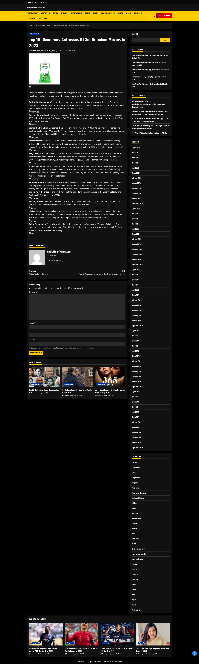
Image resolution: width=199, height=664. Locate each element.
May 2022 (135, 407)
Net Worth (135, 569)
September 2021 (137, 447)
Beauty (95, 13)
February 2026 (136, 178)
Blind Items (135, 488)
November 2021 (137, 437)
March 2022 (136, 417)
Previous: (38, 272)
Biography (135, 482)
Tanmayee (34, 654)
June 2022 (135, 402)
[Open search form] (154, 16)
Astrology (135, 462)
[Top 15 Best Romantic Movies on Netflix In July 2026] (77, 377)
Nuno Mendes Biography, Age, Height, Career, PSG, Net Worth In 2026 (43, 649)
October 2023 (136, 320)
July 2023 (135, 335)
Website (32, 339)
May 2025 (135, 224)
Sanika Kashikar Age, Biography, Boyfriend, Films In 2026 (152, 649)
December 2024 (137, 249)
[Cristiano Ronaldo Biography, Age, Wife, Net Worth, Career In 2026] (81, 634)
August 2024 (136, 269)
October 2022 (136, 381)
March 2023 (136, 356)
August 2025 (136, 208)
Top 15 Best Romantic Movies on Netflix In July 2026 (77, 391)
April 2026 (135, 168)
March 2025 (136, 234)
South (134, 584)
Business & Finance (138, 498)
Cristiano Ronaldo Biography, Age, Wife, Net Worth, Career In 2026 (81, 649)
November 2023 (137, 315)
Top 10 (55, 13)
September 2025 (137, 203)
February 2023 (136, 361)
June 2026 (135, 157)
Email (32, 331)
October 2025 (136, 198)
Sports (128, 13)
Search (135, 34)
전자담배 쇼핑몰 (137, 118)
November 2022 (137, 376)
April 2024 (135, 290)
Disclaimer (43, 18)
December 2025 (137, 188)
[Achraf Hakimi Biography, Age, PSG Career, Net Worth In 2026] (117, 634)
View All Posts (55, 260)
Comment (33, 292)
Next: (102, 272)
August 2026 (136, 147)
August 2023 (136, 330)
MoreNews (107, 661)
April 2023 (135, 351)
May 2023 (135, 346)
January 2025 (136, 244)
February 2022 (136, 422)
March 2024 (136, 295)
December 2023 (137, 310)
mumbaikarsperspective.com (36, 7)
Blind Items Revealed (139, 493)
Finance (134, 528)
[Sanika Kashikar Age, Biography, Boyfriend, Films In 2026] (153, 634)
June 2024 (135, 279)
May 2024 (135, 285)
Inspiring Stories (108, 13)
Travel (87, 13)
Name (32, 323)
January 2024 (136, 305)
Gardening (135, 538)
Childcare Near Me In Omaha (141, 111)
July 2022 (135, 396)
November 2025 (137, 193)
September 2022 (137, 386)
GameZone (32, 18)
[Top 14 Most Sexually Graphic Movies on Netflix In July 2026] (110, 377)
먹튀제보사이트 (137, 133)
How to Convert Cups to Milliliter (156, 133)
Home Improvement (138, 549)
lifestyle (134, 564)
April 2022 (135, 412)
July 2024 (135, 274)
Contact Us (138, 13)
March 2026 (136, 173)
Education (135, 513)
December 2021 (137, 432)
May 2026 (135, 163)
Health (120, 13)
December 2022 (137, 371)
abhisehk (33, 393)
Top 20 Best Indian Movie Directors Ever (44, 390)
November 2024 (137, 254)
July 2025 (135, 213)
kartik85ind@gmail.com (39, 51)
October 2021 (136, 442)
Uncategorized (76, 13)
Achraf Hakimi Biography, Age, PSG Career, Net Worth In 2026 (117, 649)
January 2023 (136, 366)
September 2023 (137, 325)
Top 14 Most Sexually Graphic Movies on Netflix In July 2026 (110, 391)
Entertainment (32, 13)
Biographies (45, 13)
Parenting (135, 579)
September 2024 (137, 264)
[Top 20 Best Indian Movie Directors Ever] (44, 377)
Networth (64, 13)
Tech (133, 594)
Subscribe (166, 15)
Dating (134, 508)
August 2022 (136, 391)
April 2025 (135, 229)
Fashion (134, 523)
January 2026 (136, 183)
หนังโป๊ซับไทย (137, 125)
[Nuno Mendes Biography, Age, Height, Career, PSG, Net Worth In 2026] (46, 634)
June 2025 (135, 218)
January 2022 (136, 427)
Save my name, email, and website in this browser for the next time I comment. (62, 348)
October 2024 (136, 259)
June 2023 (135, 340)
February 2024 (136, 300)
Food (133, 533)
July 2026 (135, 152)
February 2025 (136, 239)
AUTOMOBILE (136, 467)
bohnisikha (99, 395)
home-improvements (139, 554)
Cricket (134, 503)
